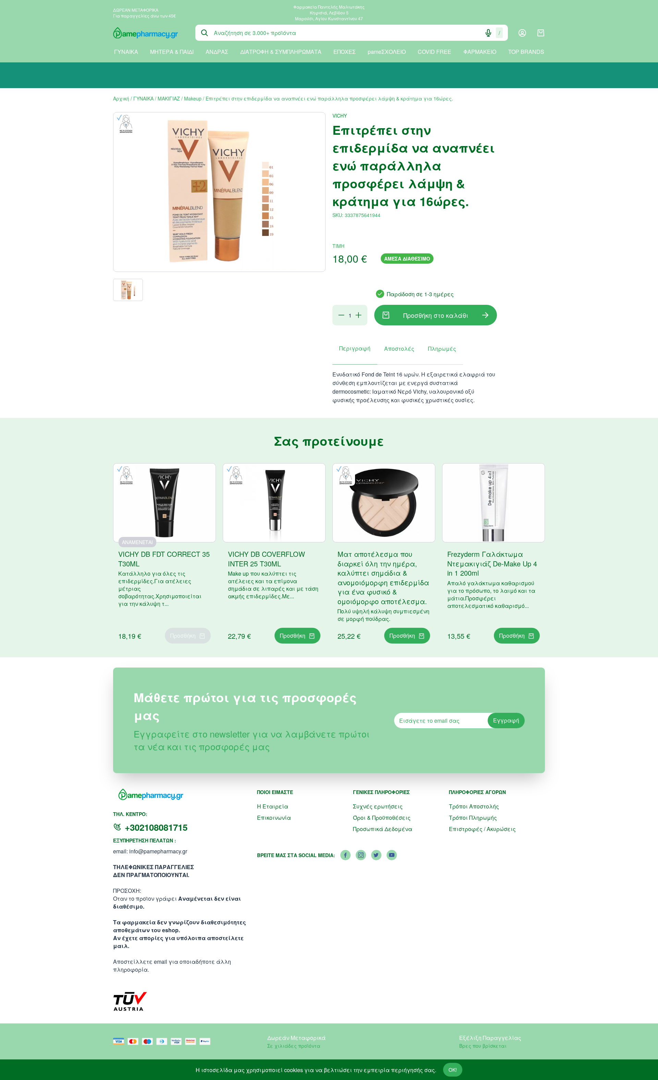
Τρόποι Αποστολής (474, 806)
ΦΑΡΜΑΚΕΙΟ (479, 52)
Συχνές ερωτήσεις (378, 806)
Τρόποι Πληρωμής (473, 817)
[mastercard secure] (192, 1041)
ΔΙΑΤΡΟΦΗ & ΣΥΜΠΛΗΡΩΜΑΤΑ (280, 52)
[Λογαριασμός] (522, 33)
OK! (453, 1069)
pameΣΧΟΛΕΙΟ (387, 52)
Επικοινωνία (274, 817)
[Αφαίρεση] (341, 315)
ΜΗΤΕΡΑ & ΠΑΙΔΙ (172, 52)
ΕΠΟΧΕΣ (344, 52)
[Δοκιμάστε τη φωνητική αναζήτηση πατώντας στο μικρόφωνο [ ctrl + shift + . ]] (488, 33)
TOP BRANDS (526, 52)
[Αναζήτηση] (204, 33)
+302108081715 (156, 827)
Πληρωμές (442, 348)
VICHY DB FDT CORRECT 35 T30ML (164, 558)
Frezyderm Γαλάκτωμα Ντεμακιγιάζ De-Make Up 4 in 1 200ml (492, 563)
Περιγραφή (354, 348)
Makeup (193, 98)
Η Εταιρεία (272, 806)
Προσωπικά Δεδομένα (382, 829)
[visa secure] (178, 1041)
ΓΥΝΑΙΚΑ (126, 52)
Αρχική (121, 98)
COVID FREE (434, 52)
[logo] (149, 33)
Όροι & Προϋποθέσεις (382, 817)
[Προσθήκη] (358, 315)
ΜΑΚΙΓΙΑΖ (169, 98)
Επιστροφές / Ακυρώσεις (482, 829)
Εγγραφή (506, 720)
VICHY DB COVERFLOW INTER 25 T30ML (266, 558)
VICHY (339, 115)
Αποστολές (399, 348)
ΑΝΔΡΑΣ (217, 52)
